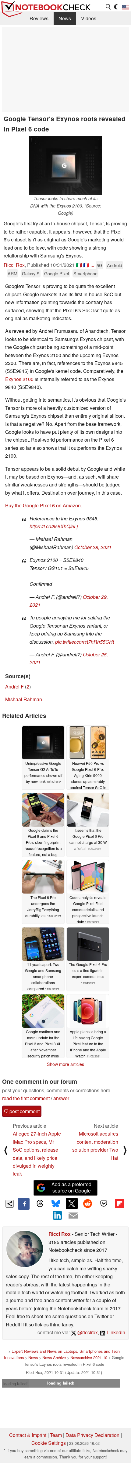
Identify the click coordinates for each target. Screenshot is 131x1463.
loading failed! (15, 1383)
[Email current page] (73, 1216)
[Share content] (9, 1204)
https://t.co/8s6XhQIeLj (54, 526)
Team (56, 1434)
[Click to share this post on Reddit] (88, 1203)
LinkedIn (115, 1332)
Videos (88, 18)
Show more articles (65, 1064)
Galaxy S (31, 273)
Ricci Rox (14, 264)
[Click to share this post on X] (71, 1203)
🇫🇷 (86, 264)
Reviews (39, 18)
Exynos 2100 (19, 379)
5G (99, 265)
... (124, 18)
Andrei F (14, 686)
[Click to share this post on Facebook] (24, 1203)
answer (61, 1098)
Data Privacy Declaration (92, 1434)
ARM (12, 273)
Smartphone (85, 273)
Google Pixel (56, 273)
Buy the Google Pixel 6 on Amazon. (43, 505)
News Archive (54, 1357)
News (64, 18)
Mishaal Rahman (23, 699)
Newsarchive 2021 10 (88, 1357)
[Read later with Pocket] (103, 1203)
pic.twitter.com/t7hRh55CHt (84, 641)
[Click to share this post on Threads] (39, 1203)
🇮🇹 (79, 264)
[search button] (108, 7)
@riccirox (87, 1332)
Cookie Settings (48, 1442)
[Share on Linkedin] (57, 1215)
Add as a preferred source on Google (71, 1187)
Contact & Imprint (27, 1434)
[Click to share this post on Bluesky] (56, 1203)
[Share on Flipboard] (119, 1203)
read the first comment (26, 1098)
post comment (24, 1111)
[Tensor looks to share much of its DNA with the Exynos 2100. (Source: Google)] (65, 165)
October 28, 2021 (93, 547)
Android (114, 265)
